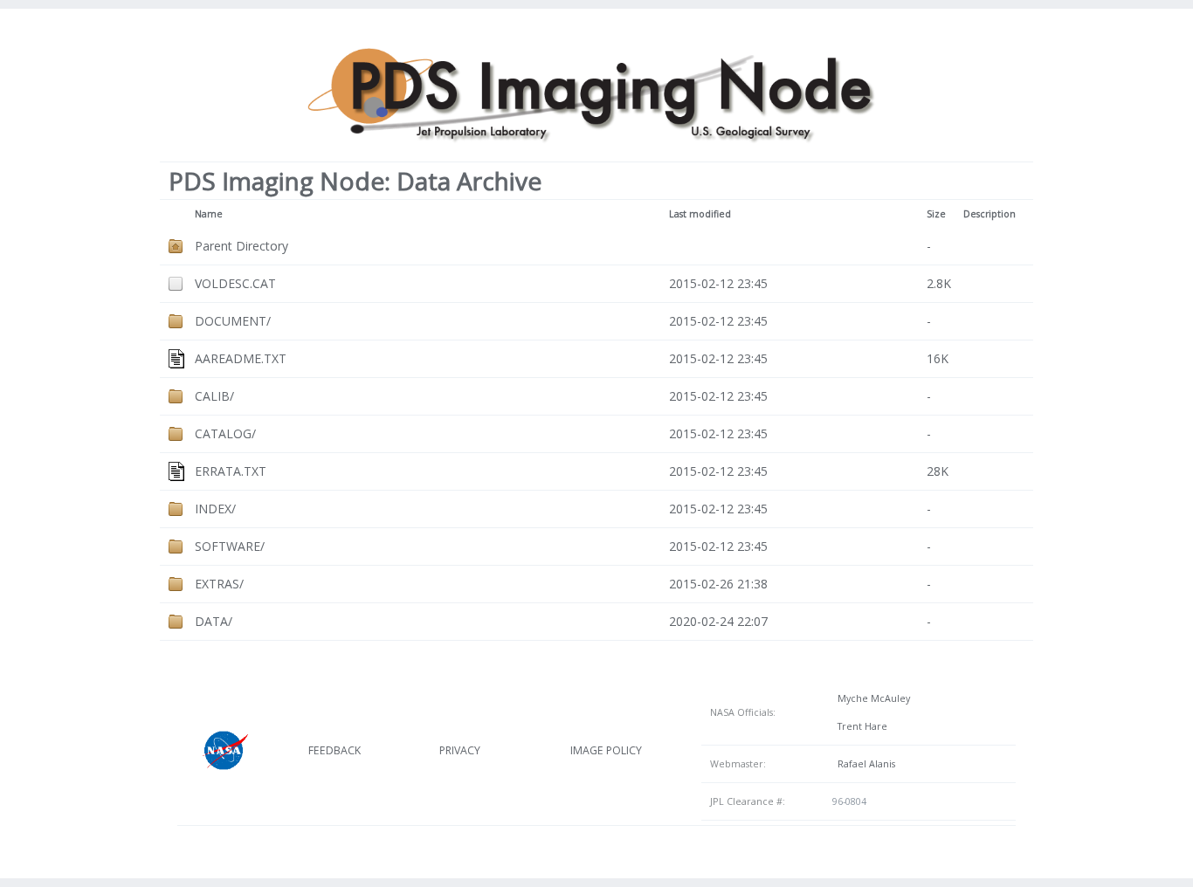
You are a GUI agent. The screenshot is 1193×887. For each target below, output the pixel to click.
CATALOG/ (225, 433)
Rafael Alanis (863, 764)
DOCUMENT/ (233, 321)
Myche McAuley (871, 698)
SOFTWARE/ (230, 546)
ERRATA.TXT (230, 471)
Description (989, 214)
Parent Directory (241, 245)
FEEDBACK (334, 750)
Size (936, 214)
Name (209, 214)
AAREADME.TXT (240, 358)
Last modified (700, 214)
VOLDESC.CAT (235, 283)
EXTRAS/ (219, 583)
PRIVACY (459, 750)
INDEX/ (215, 508)
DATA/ (213, 621)
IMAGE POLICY (606, 750)
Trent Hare (859, 726)
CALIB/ (214, 396)
